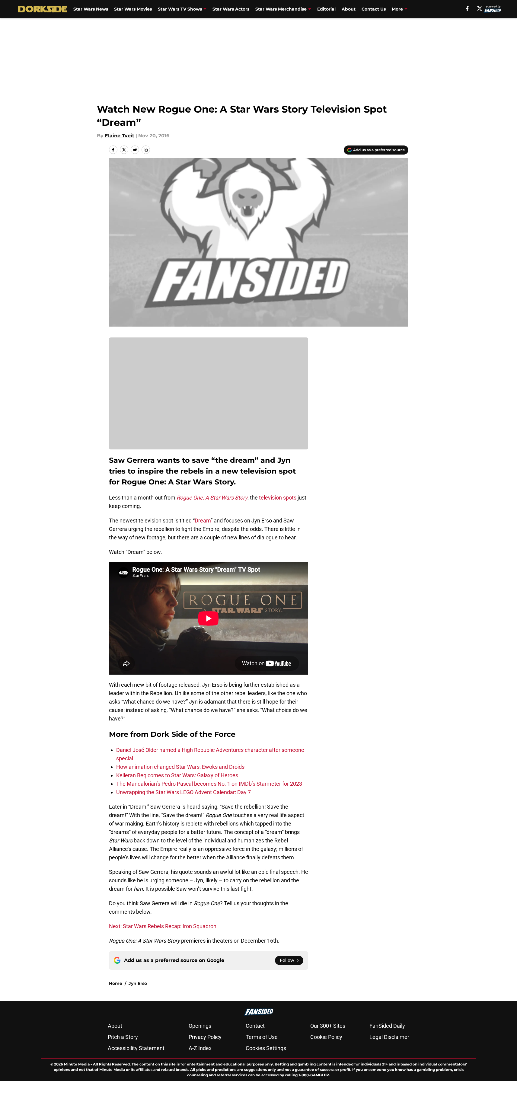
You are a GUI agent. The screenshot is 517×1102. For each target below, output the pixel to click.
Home (115, 983)
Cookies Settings (266, 1048)
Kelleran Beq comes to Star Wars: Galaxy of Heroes (177, 775)
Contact (255, 1026)
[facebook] (467, 8)
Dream (203, 520)
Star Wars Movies (133, 9)
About (349, 9)
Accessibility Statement (136, 1048)
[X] (479, 8)
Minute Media (77, 1064)
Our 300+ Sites (327, 1026)
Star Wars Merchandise (281, 9)
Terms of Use (262, 1037)
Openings (200, 1026)
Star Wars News (90, 9)
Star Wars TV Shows (180, 9)
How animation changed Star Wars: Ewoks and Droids (180, 767)
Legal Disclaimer (389, 1037)
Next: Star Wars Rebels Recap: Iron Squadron (162, 926)
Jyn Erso (138, 983)
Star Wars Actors (230, 9)
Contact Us (374, 9)
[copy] (146, 149)
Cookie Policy (326, 1037)
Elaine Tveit (119, 136)
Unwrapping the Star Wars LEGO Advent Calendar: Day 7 (183, 792)
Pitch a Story (123, 1037)
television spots (277, 497)
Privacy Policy (205, 1037)
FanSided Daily (387, 1026)
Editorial (326, 9)
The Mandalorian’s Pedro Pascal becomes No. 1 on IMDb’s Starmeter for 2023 (209, 784)
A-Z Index (200, 1048)
